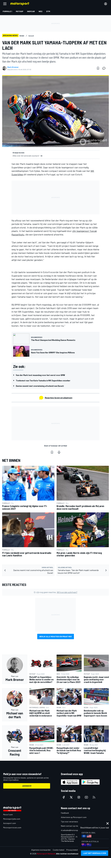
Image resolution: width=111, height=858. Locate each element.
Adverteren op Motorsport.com (73, 817)
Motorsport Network (46, 853)
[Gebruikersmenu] (105, 3)
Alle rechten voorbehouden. (68, 853)
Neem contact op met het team (74, 826)
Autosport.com (9, 823)
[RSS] (94, 797)
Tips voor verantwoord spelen (73, 821)
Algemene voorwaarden (41, 850)
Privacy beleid (72, 850)
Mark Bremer (13, 67)
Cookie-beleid (58, 850)
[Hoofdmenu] (5, 4)
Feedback (65, 813)
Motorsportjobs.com (11, 819)
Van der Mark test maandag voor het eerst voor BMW (40, 375)
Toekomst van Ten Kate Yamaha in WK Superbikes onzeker (43, 380)
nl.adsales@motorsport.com (72, 830)
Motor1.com (8, 814)
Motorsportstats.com (12, 827)
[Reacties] (105, 68)
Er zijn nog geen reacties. (55, 592)
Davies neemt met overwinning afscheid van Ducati (40, 386)
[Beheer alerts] (59, 452)
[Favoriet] (98, 68)
